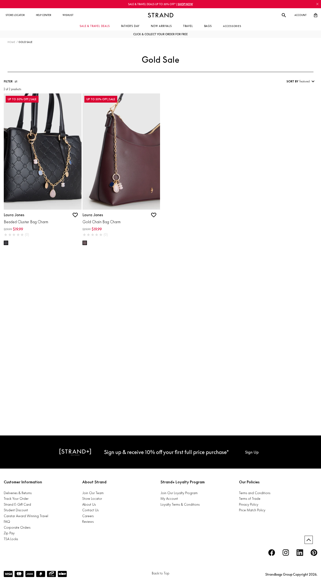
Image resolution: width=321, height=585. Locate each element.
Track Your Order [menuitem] (16, 498)
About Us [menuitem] (89, 504)
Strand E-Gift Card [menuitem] (17, 504)
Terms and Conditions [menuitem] (254, 493)
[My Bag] (315, 15)
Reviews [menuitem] (88, 521)
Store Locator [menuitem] (92, 498)
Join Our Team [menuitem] (93, 493)
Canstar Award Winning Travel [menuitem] (26, 516)
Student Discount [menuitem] (16, 510)
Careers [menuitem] (88, 516)
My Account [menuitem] (169, 498)
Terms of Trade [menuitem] (249, 498)
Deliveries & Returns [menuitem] (17, 493)
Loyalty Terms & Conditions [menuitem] (180, 504)
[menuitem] (15, 15)
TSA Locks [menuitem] (11, 539)
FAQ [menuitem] (7, 521)
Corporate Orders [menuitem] (17, 527)
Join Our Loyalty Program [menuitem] (179, 493)
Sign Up (252, 452)
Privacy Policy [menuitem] (248, 504)
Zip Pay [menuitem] (9, 533)
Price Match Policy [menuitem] (252, 510)
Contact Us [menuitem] (90, 510)
